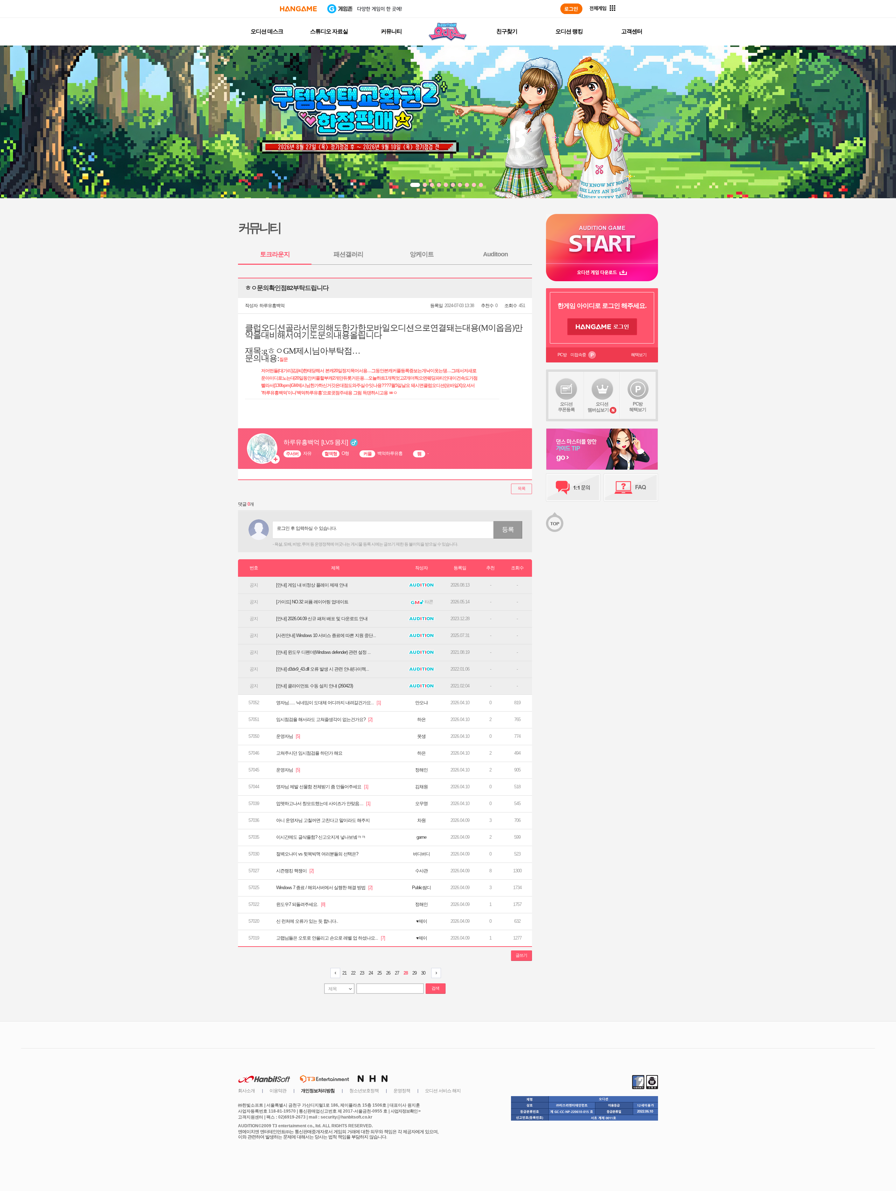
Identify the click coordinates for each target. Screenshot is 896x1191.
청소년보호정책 (364, 1090)
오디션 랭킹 (569, 31)
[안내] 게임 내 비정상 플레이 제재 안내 (312, 585)
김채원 (421, 786)
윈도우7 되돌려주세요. (300, 904)
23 (362, 973)
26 (388, 973)
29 (414, 973)
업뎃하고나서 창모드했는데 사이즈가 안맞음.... (323, 803)
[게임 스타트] (602, 238)
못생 (421, 736)
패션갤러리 (348, 254)
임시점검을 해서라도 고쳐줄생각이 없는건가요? (324, 719)
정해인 (421, 770)
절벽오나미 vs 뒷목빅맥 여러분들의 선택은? (317, 854)
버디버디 (421, 854)
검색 (435, 988)
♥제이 (421, 921)
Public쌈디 (421, 887)
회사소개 (246, 1090)
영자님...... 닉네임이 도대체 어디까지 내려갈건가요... (328, 702)
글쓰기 (521, 955)
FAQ (631, 487)
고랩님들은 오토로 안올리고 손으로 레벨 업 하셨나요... (330, 938)
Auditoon (495, 254)
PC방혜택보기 (637, 406)
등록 (508, 529)
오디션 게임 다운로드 (602, 272)
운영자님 (288, 736)
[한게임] (298, 9)
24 (371, 973)
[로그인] (571, 9)
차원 (421, 820)
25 (379, 973)
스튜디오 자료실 (329, 31)
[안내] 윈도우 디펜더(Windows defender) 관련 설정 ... (323, 652)
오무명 (421, 803)
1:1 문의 (573, 487)
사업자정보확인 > (405, 1111)
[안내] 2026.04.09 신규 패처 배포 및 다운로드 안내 (322, 618)
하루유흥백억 (272, 305)
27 (397, 973)
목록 (521, 488)
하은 (421, 719)
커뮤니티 (391, 31)
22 (353, 973)
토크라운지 (275, 254)
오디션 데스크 (267, 31)
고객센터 (631, 31)
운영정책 (401, 1090)
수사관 (421, 870)
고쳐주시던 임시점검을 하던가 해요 (309, 753)
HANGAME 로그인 (602, 326)
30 (423, 973)
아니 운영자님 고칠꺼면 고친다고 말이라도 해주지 (323, 820)
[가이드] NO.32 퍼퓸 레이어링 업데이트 (312, 601)
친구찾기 (506, 31)
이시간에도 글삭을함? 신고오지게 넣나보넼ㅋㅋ (320, 837)
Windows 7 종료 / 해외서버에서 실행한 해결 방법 (324, 887)
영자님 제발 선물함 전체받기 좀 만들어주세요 (322, 786)
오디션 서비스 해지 (443, 1090)
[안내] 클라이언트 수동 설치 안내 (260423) (314, 685)
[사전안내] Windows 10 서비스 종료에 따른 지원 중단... (326, 635)
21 (344, 973)
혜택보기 (638, 354)
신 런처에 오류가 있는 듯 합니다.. (307, 921)
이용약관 (278, 1090)
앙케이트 (422, 254)
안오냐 (421, 702)
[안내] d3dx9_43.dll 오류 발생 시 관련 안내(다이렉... (322, 669)
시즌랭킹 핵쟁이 (295, 870)
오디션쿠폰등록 (566, 406)
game (421, 837)
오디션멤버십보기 (598, 407)
